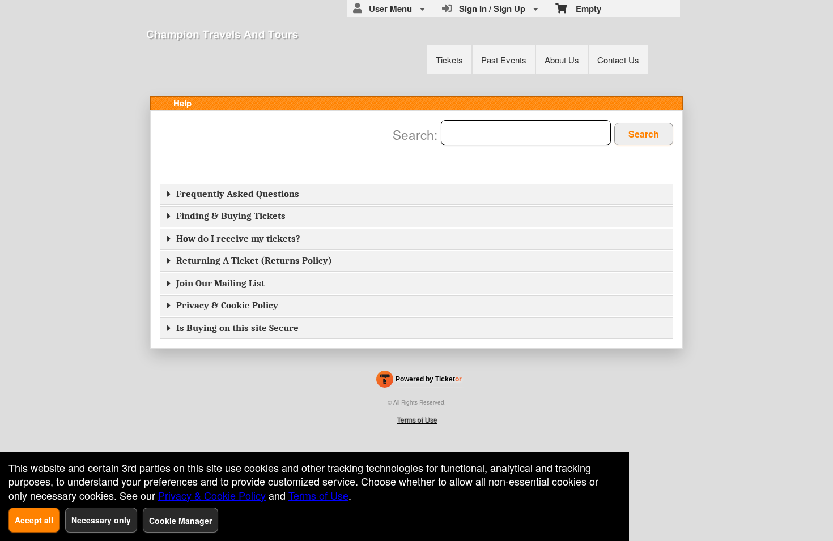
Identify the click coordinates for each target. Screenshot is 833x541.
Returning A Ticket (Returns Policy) (254, 260)
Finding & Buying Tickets (231, 216)
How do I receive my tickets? (238, 238)
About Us (562, 60)
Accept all (34, 520)
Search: (417, 134)
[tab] (416, 194)
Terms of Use (417, 419)
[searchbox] (526, 132)
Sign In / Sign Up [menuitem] (490, 8)
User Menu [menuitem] (388, 8)
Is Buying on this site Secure (237, 328)
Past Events (503, 60)
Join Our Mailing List (220, 283)
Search (643, 133)
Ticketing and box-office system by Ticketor (419, 381)
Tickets (449, 60)
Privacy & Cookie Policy (227, 305)
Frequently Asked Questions (237, 193)
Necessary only (101, 520)
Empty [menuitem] (584, 8)
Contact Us (618, 60)
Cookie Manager (180, 520)
